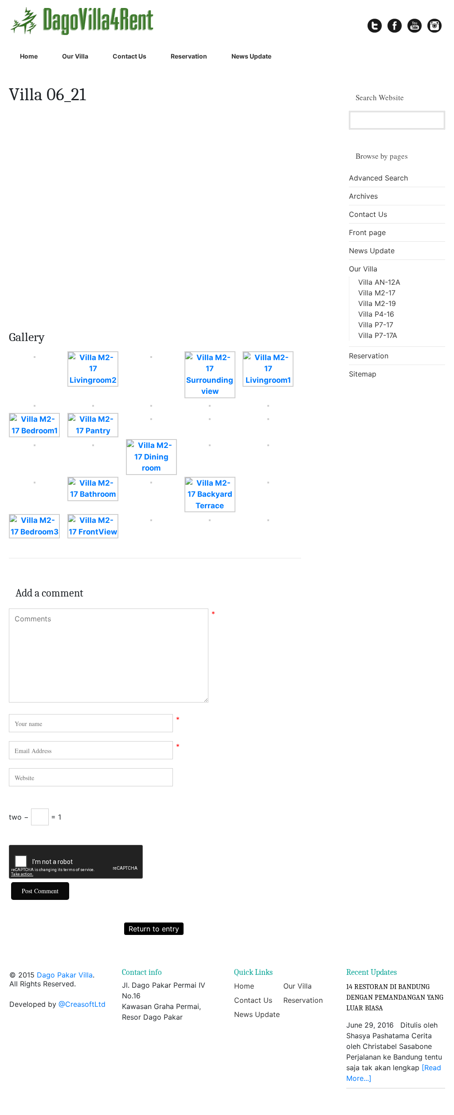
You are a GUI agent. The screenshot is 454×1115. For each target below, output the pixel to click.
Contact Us (129, 56)
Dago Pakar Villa (65, 974)
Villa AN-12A (379, 282)
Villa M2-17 (376, 292)
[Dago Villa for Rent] (92, 21)
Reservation (189, 56)
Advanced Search (378, 177)
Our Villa (75, 56)
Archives (363, 196)
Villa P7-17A (377, 335)
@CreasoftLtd (82, 1004)
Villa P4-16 (376, 314)
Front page (367, 232)
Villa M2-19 (377, 303)
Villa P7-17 (375, 324)
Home (29, 56)
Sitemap (362, 373)
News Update (251, 56)
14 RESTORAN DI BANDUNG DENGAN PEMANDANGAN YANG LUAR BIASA (394, 997)
